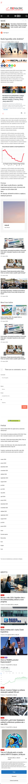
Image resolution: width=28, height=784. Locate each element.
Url (1, 399)
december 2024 (4, 466)
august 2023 (3, 518)
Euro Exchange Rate (14, 420)
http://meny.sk (7, 227)
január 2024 (3, 500)
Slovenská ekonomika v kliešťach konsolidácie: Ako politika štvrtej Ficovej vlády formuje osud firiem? (13, 292)
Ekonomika (3, 538)
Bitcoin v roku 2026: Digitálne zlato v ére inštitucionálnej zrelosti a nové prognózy (13, 600)
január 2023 (3, 526)
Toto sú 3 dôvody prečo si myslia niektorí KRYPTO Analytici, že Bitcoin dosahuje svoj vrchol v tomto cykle (13, 754)
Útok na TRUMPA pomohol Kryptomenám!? (9, 661)
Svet (2, 549)
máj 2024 (3, 492)
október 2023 (4, 511)
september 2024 (4, 478)
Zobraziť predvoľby (14, 780)
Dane (2, 530)
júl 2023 (2, 522)
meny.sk (17, 42)
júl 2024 (2, 485)
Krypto (2, 545)
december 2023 (4, 504)
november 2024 (4, 470)
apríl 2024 (3, 496)
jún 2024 (3, 489)
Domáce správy (4, 534)
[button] (26, 758)
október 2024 (4, 474)
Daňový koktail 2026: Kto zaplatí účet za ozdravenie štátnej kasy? (11, 317)
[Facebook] (2, 65)
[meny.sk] (14, 212)
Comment (3, 374)
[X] (4, 65)
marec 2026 (3, 459)
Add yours (23, 369)
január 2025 (3, 463)
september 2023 (4, 515)
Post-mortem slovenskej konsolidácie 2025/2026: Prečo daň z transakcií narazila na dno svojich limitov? (13, 252)
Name (2, 386)
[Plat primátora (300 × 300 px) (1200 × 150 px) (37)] (14, 60)
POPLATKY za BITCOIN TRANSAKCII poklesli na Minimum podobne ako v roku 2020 (13, 722)
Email (2, 393)
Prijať (14, 772)
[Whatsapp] (12, 65)
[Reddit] (7, 65)
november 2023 (4, 507)
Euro (2, 541)
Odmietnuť (14, 776)
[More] (14, 65)
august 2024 (3, 481)
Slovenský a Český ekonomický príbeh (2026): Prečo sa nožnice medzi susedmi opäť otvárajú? (19, 25)
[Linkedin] (9, 65)
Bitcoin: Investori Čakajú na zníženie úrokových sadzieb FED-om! (13, 691)
